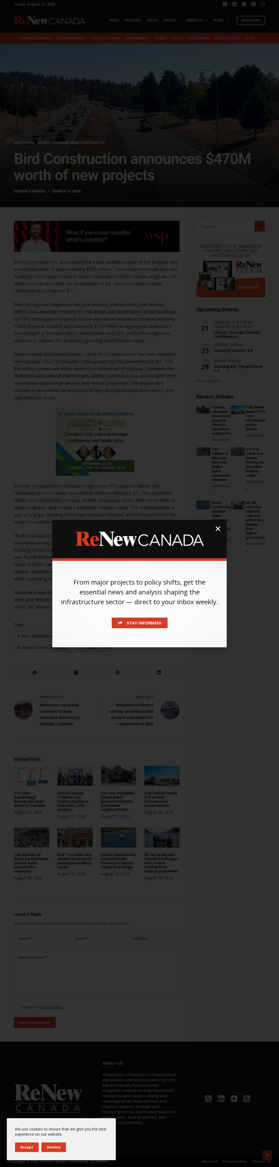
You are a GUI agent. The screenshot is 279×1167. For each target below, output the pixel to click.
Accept (26, 1147)
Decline (53, 1147)
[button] (218, 528)
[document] (139, 583)
